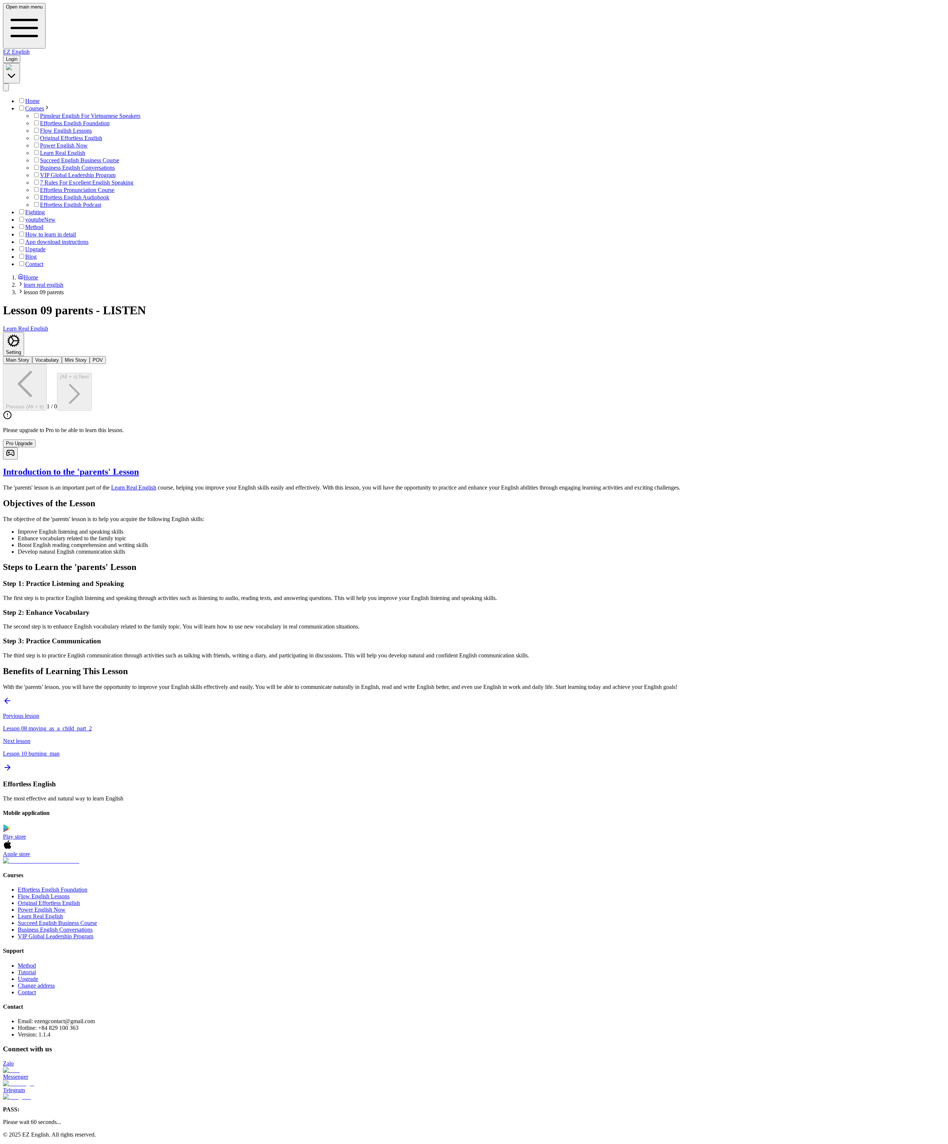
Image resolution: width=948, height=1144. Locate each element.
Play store (14, 836)
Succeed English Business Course (57, 923)
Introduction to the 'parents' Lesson (71, 472)
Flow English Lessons (44, 896)
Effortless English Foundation (52, 889)
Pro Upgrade (19, 443)
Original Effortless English (49, 903)
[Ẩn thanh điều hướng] (6, 87)
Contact (27, 992)
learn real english (43, 285)
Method (27, 965)
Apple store (16, 854)
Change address (36, 985)
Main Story (17, 360)
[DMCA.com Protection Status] (474, 861)
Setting (13, 352)
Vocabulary (47, 360)
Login (11, 59)
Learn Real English (133, 487)
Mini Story (76, 360)
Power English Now (42, 909)
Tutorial (27, 972)
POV (98, 360)
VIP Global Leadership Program (55, 936)
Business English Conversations (55, 929)
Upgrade (28, 979)
